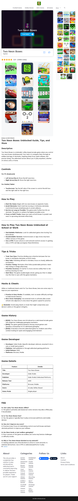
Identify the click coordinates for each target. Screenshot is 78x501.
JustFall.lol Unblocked (11, 85)
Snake (66, 28)
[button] (65, 8)
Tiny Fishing (66, 71)
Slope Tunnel (72, 27)
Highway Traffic (44, 109)
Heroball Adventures (60, 45)
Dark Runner (60, 71)
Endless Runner (29, 8)
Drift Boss (60, 33)
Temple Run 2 (72, 40)
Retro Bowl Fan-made (60, 26)
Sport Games (31, 481)
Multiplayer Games (32, 458)
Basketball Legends (44, 122)
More (57, 8)
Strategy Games (32, 485)
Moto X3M (72, 15)
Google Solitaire (44, 97)
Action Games (22, 458)
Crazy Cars (43, 73)
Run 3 (60, 22)
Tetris (72, 47)
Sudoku (60, 59)
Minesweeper (66, 21)
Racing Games (31, 466)
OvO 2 (27, 122)
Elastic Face (11, 109)
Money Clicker (27, 73)
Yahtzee (72, 21)
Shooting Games (32, 478)
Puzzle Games (31, 462)
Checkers (72, 52)
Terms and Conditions (68, 464)
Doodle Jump (27, 85)
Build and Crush (11, 73)
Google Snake (66, 15)
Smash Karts (60, 15)
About (63, 458)
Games (5, 446)
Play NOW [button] (25, 34)
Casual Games (22, 474)
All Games (50, 8)
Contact (63, 460)
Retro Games (40, 8)
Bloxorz (11, 122)
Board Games (22, 466)
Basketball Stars (27, 134)
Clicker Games (22, 478)
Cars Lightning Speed (10, 97)
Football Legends (60, 63)
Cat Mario (63, 77)
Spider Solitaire (27, 97)
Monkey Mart (44, 85)
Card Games (22, 470)
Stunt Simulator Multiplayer (27, 108)
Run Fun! (72, 33)
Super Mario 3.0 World (66, 63)
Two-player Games (31, 490)
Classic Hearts (72, 71)
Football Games (17, 8)
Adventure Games (23, 462)
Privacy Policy (65, 462)
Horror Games (22, 491)
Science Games (31, 474)
